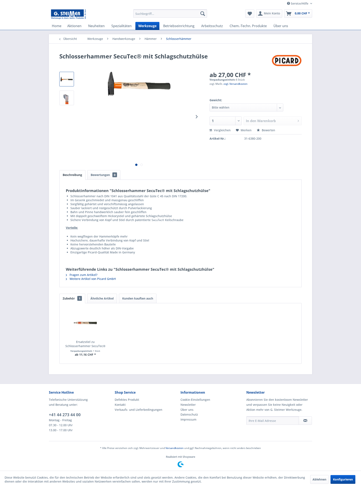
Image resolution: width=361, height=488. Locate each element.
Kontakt (120, 405)
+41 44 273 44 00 (65, 414)
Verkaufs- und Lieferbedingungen (138, 410)
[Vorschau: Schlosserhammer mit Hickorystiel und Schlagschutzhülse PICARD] (66, 79)
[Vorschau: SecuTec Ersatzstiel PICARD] (66, 98)
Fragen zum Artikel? (83, 275)
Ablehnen (319, 479)
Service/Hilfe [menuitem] (299, 3)
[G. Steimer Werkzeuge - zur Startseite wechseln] (68, 14)
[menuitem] (170, 13)
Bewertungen (103, 175)
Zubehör (71, 298)
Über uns (186, 410)
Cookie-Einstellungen (195, 400)
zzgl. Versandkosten (236, 84)
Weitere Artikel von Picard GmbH (92, 279)
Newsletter (188, 405)
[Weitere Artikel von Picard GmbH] (287, 60)
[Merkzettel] (249, 13)
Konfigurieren (343, 479)
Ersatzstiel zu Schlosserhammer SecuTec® (85, 344)
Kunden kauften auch (137, 298)
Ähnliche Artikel (102, 298)
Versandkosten (174, 448)
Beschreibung (72, 175)
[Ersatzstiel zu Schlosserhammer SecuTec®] (85, 323)
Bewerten (268, 130)
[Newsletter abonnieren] (305, 420)
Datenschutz (189, 414)
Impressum (188, 419)
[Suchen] (202, 13)
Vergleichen (222, 130)
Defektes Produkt (127, 400)
